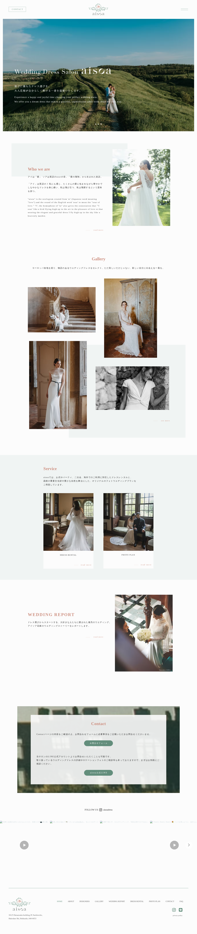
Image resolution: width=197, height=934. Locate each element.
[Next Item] (188, 845)
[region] (183, 9)
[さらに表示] (174, 910)
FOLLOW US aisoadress (98, 810)
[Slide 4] (96, 124)
